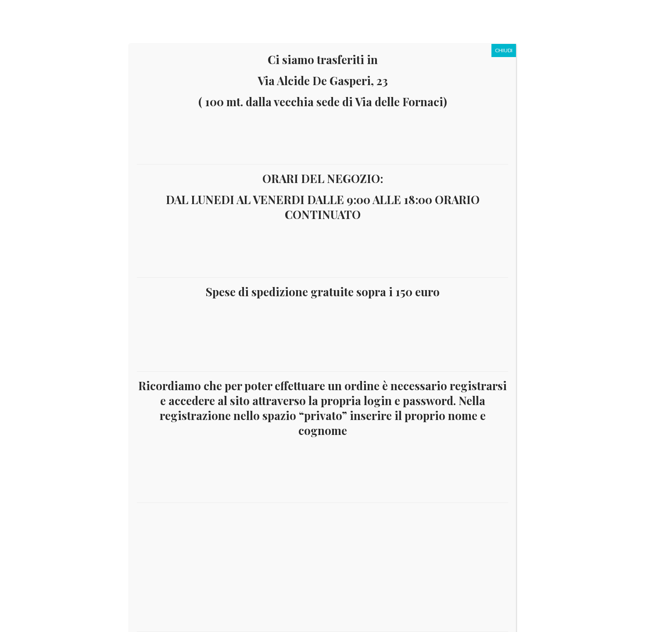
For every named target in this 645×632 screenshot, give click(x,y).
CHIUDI (503, 50)
